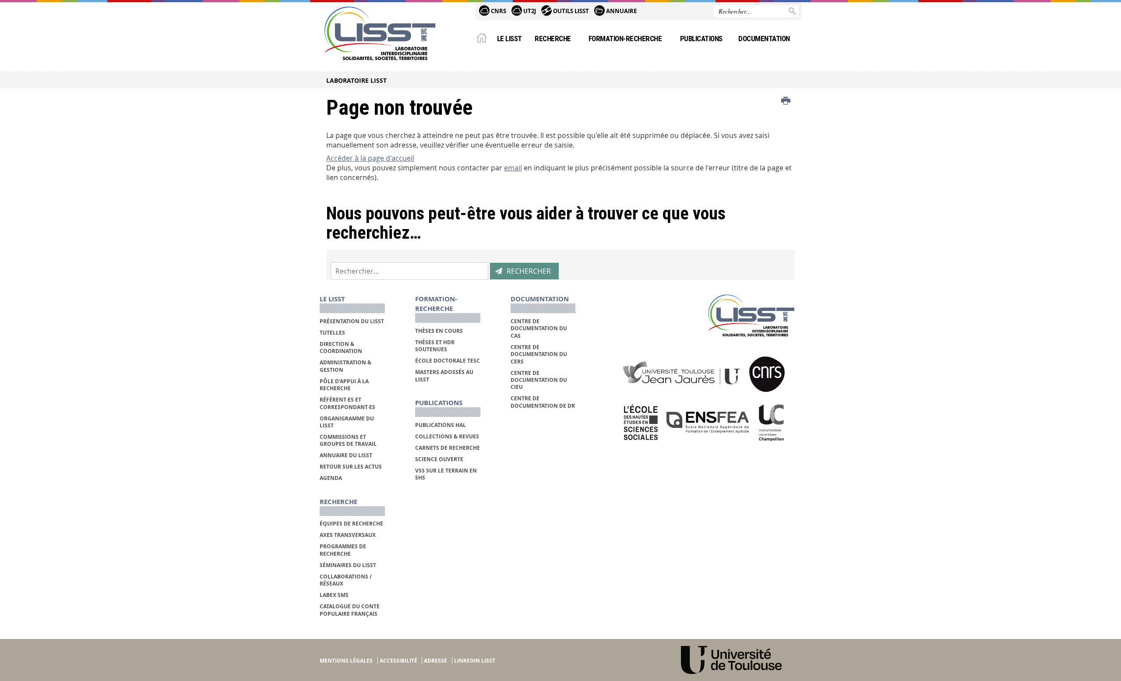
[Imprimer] (785, 101)
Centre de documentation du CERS (539, 354)
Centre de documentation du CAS (539, 328)
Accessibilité (398, 660)
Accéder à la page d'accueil (370, 158)
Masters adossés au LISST (444, 375)
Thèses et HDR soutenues (435, 346)
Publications (701, 38)
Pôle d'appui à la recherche (344, 385)
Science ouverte (439, 459)
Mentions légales (346, 660)
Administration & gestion (345, 366)
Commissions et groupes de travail (348, 440)
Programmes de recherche (343, 550)
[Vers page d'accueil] (380, 34)
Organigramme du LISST (347, 422)
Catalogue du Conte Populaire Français (350, 610)
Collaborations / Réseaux (346, 580)
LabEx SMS (334, 595)
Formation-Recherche (625, 38)
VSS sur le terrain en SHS (446, 474)
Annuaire (621, 11)
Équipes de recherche (351, 523)
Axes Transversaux (348, 535)
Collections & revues (447, 436)
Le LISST (509, 38)
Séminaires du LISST (348, 565)
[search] (409, 271)
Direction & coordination (341, 347)
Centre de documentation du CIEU (539, 380)
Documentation (764, 38)
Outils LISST (570, 11)
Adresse (435, 660)
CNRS (498, 11)
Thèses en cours (439, 331)
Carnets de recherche (447, 448)
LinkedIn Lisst (474, 660)
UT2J (529, 11)
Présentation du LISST (352, 321)
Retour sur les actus (351, 466)
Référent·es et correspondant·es (347, 403)
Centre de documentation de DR (543, 402)
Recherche (553, 38)
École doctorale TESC (447, 360)
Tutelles (332, 332)
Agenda (331, 478)
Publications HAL (440, 425)
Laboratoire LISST (356, 80)
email (513, 168)
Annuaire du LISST (346, 455)
